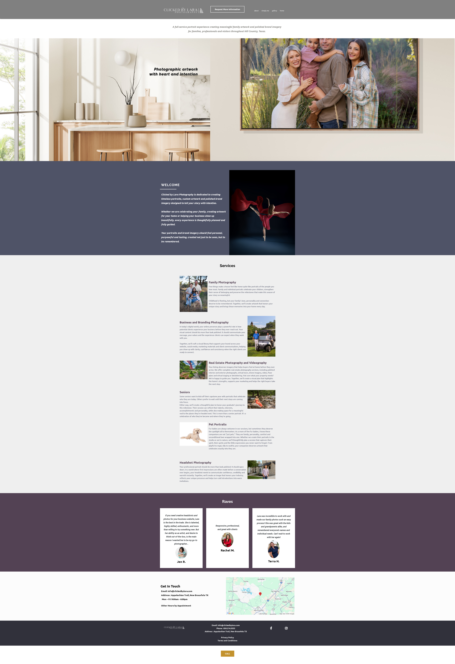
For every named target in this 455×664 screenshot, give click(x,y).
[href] (260, 596)
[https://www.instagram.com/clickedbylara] (286, 627)
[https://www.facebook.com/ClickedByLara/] (271, 627)
